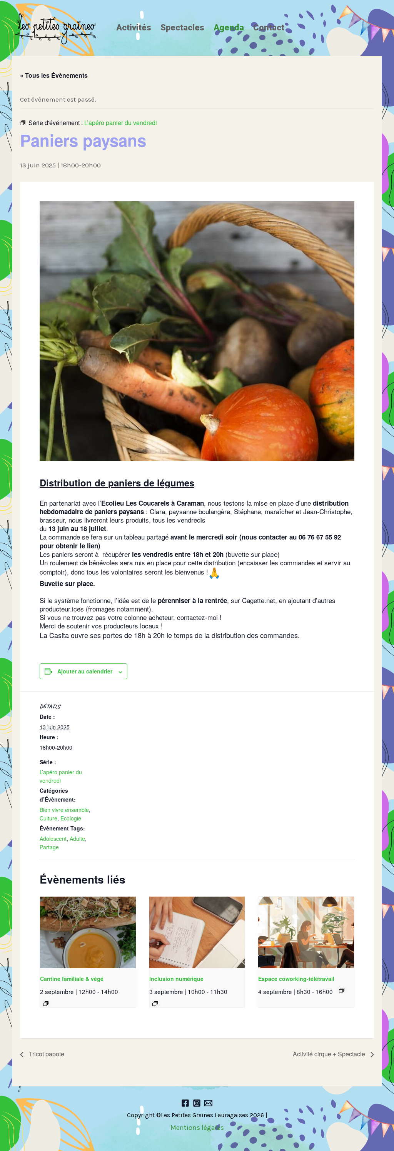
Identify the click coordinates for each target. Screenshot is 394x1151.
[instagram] (197, 1103)
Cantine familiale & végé (72, 978)
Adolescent (53, 838)
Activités (133, 27)
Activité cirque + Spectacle (330, 1053)
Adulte (77, 838)
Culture (48, 818)
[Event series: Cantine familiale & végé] (45, 1003)
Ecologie (70, 818)
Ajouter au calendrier (84, 671)
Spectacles (182, 27)
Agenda (229, 27)
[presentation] (88, 933)
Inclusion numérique (176, 978)
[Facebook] (185, 1103)
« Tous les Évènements (54, 75)
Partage (49, 847)
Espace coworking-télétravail (296, 978)
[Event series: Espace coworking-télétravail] (341, 990)
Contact (268, 27)
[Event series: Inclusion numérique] (155, 1003)
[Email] (208, 1103)
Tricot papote (45, 1053)
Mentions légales (197, 1127)
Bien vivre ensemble (64, 810)
